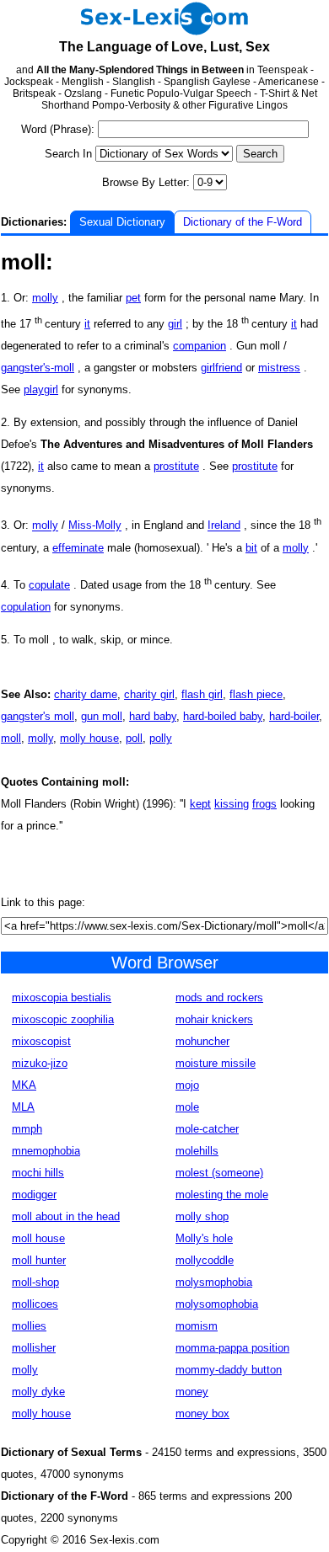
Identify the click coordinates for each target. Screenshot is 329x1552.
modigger (34, 1194)
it (87, 323)
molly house (89, 738)
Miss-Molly (94, 526)
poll (134, 738)
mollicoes (35, 1304)
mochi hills (38, 1172)
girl (175, 323)
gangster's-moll (37, 367)
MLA (23, 1107)
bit (251, 547)
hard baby (152, 716)
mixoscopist (41, 1041)
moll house (38, 1238)
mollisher (34, 1347)
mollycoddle (204, 1260)
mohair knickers (214, 1019)
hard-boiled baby (222, 716)
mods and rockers (219, 997)
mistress (279, 367)
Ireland (224, 526)
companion (199, 345)
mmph (27, 1129)
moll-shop (35, 1282)
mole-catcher (207, 1129)
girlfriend (221, 367)
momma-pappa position (232, 1347)
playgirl (41, 389)
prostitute (176, 466)
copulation (26, 606)
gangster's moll (37, 716)
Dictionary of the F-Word (242, 222)
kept (200, 803)
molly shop (202, 1216)
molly (45, 297)
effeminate (78, 547)
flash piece (256, 694)
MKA (24, 1085)
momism (196, 1326)
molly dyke (38, 1391)
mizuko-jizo (39, 1063)
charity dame (85, 694)
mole (187, 1107)
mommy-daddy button (228, 1369)
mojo (187, 1085)
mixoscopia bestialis (61, 997)
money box (202, 1413)
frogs (264, 803)
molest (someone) (219, 1172)
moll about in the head (66, 1216)
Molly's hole (204, 1238)
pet (133, 297)
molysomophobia (216, 1304)
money (191, 1391)
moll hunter (39, 1260)
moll (11, 738)
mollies (29, 1326)
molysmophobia (213, 1282)
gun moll (101, 716)
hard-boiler (294, 716)
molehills (196, 1150)
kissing (231, 803)
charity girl (149, 694)
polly (160, 738)
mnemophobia (46, 1150)
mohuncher (202, 1041)
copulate (49, 585)
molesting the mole (221, 1194)
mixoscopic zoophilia (63, 1019)
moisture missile (215, 1063)
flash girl (202, 694)
